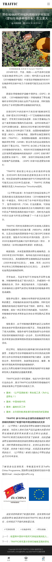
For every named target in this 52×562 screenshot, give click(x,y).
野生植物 (42, 529)
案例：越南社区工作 (15, 406)
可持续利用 (10, 529)
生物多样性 (26, 529)
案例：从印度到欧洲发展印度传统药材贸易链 (27, 411)
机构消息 (17, 23)
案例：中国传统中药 (15, 401)
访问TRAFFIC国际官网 (37, 552)
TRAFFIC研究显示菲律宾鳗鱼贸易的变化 (30, 541)
